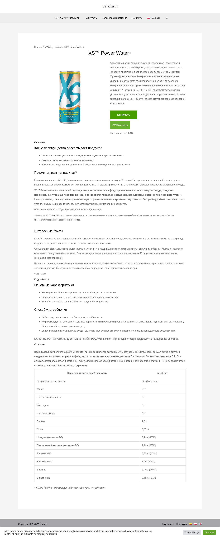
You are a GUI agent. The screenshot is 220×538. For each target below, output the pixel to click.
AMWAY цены (120, 125)
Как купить (91, 17)
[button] (166, 17)
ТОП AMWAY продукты (67, 17)
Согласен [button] (209, 532)
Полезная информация (114, 17)
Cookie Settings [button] (192, 532)
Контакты (137, 17)
